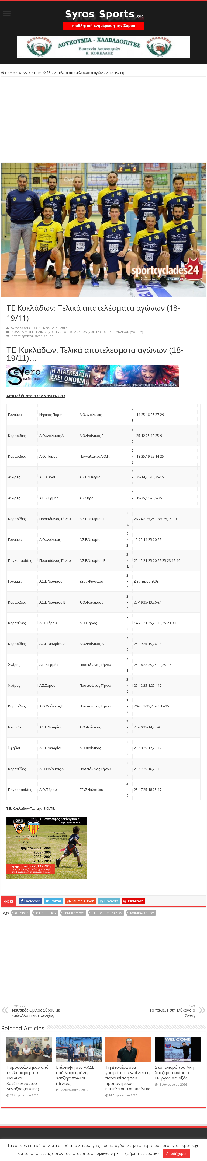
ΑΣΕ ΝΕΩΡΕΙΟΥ (46, 913)
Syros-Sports (20, 328)
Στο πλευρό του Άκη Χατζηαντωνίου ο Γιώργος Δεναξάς (174, 1072)
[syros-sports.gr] (103, 16)
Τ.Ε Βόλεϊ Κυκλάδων (106, 913)
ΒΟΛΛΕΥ (24, 72)
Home (9, 72)
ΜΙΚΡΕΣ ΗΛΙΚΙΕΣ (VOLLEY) (42, 332)
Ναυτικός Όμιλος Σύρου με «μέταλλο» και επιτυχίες (36, 1011)
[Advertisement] (103, 119)
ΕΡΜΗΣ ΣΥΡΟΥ (74, 913)
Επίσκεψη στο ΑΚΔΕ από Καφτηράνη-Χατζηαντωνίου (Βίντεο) (75, 1075)
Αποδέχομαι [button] (176, 1153)
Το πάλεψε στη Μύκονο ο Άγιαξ (172, 1011)
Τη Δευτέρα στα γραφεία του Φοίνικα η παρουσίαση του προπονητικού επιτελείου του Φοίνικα (127, 1077)
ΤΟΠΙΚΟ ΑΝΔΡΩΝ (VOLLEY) (81, 332)
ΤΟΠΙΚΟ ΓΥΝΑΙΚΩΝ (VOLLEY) (122, 332)
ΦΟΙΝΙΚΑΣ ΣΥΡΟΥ (141, 913)
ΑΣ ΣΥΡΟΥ (21, 913)
